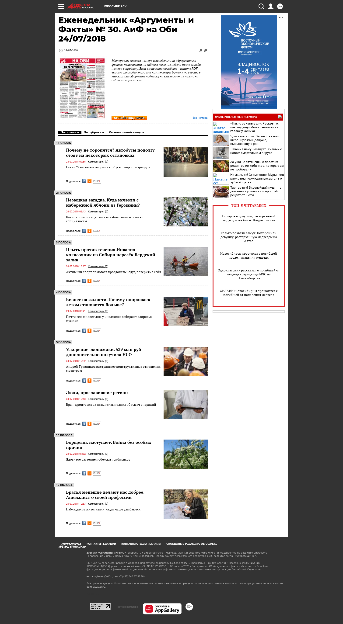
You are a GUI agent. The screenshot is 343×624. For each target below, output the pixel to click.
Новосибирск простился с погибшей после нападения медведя (248, 255)
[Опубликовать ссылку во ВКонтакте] (84, 181)
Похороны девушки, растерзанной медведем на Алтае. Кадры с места (248, 218)
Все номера (200, 117)
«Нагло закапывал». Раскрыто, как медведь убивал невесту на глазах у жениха (254, 127)
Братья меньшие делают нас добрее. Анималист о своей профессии (105, 494)
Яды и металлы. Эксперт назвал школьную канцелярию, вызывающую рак (255, 140)
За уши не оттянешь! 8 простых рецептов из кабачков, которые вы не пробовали (257, 165)
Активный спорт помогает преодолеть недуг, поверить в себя (113, 272)
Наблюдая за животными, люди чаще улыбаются (103, 509)
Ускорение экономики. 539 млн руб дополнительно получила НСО (103, 352)
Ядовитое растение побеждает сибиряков (98, 459)
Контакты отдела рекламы (141, 543)
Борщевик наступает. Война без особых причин (108, 444)
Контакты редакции (101, 543)
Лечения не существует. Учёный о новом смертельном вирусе (256, 151)
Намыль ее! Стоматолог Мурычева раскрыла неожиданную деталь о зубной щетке (257, 178)
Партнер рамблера (127, 606)
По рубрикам (94, 132)
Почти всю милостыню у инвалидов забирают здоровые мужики (109, 319)
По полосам (70, 132)
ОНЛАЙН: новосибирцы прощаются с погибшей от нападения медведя (249, 293)
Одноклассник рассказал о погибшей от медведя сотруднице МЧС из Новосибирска (249, 274)
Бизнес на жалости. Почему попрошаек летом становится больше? (108, 302)
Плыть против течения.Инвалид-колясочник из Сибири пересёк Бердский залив (110, 255)
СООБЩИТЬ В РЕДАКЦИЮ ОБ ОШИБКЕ (191, 543)
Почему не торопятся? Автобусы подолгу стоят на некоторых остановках (110, 152)
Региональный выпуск (126, 132)
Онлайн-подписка (129, 118)
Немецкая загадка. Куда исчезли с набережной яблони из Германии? (103, 202)
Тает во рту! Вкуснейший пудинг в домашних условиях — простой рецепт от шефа (255, 191)
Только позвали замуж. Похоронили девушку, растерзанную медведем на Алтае (248, 237)
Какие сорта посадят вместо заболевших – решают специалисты (105, 219)
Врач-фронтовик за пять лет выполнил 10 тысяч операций (111, 404)
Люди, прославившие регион (97, 392)
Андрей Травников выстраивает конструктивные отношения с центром (113, 368)
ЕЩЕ (96, 181)
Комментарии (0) (98, 161)
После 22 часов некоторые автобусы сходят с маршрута (108, 167)
